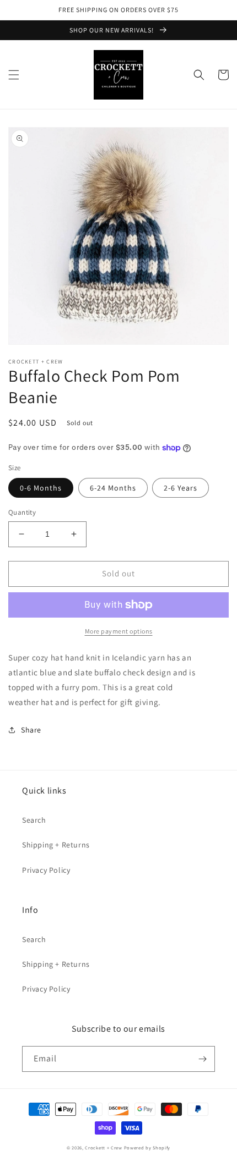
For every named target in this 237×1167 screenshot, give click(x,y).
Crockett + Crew (103, 1147)
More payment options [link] (119, 631)
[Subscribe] (202, 1059)
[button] (14, 75)
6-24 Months (113, 488)
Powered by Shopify (147, 1147)
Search (34, 820)
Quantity (22, 512)
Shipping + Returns (56, 845)
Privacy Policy (46, 870)
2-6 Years (180, 488)
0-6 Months (41, 488)
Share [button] (31, 730)
